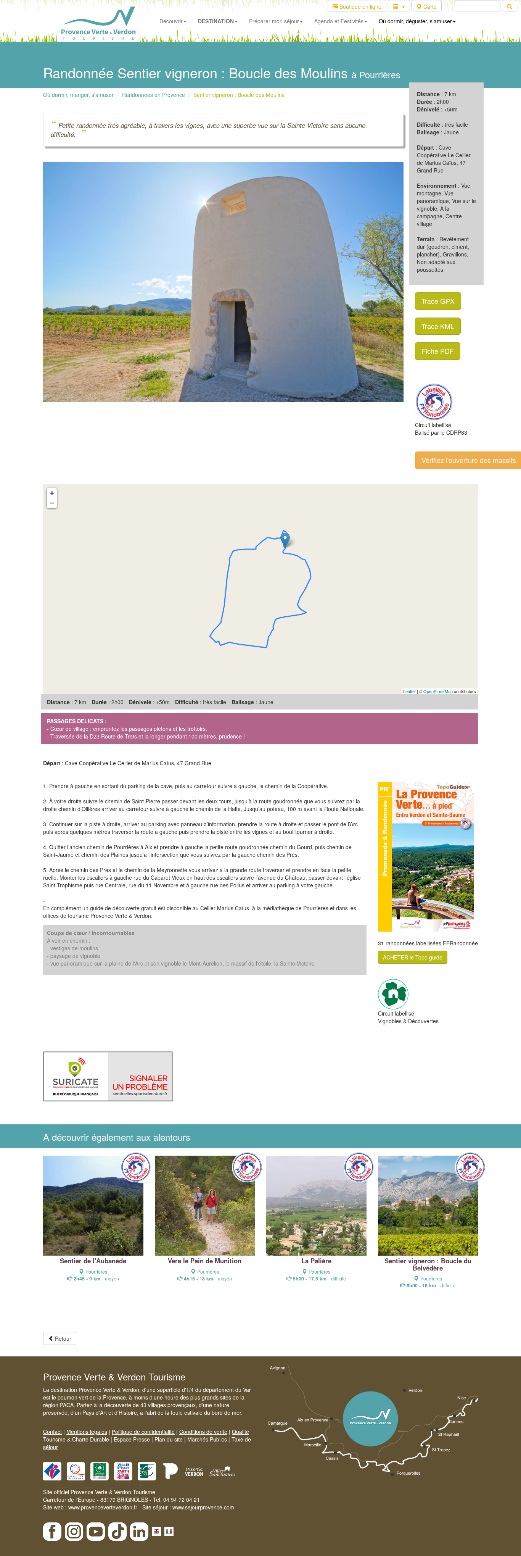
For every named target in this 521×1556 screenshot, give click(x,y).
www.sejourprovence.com (203, 1507)
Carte (429, 6)
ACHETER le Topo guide (412, 957)
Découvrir (171, 21)
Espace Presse (132, 1439)
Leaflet (409, 691)
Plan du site (168, 1439)
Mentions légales (86, 1431)
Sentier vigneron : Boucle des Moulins (239, 94)
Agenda (338, 21)
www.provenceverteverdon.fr (102, 1507)
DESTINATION (216, 21)
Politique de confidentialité (143, 1431)
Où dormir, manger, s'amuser (78, 94)
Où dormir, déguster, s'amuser (415, 21)
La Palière (316, 1260)
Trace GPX (438, 301)
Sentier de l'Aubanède (93, 1260)
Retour (62, 1338)
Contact (52, 1431)
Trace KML (437, 326)
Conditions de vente (203, 1431)
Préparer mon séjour (274, 21)
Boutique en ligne (359, 6)
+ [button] (52, 493)
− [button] (52, 503)
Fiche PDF (437, 351)
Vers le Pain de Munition (204, 1260)
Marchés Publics (207, 1439)
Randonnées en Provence (153, 94)
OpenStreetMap (438, 691)
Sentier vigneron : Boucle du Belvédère (427, 1264)
